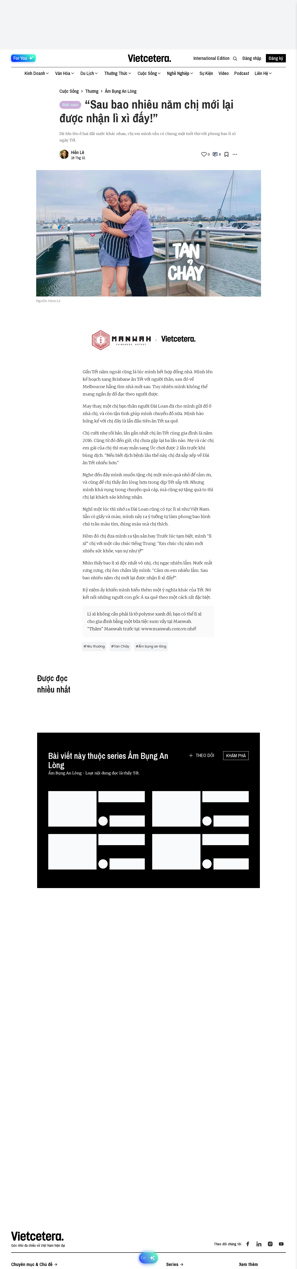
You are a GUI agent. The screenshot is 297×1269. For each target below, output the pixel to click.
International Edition (211, 58)
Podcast (241, 73)
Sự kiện (206, 73)
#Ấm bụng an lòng (151, 646)
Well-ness (70, 105)
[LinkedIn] (259, 1244)
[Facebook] (247, 1244)
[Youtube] (281, 1244)
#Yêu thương (94, 646)
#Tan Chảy (120, 646)
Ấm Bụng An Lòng (120, 91)
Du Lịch (87, 73)
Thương (91, 91)
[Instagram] (270, 1244)
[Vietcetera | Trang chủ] (149, 58)
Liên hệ (261, 73)
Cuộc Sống (147, 73)
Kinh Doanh (35, 73)
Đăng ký (276, 58)
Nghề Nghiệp (178, 73)
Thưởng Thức (115, 73)
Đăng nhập (251, 58)
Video (224, 73)
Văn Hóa (62, 73)
